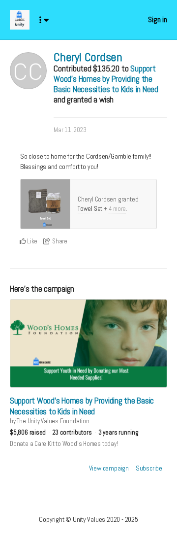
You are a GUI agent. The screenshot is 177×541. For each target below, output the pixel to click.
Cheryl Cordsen (88, 57)
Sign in (157, 19)
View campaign (109, 468)
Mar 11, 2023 (70, 130)
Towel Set (90, 208)
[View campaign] (88, 343)
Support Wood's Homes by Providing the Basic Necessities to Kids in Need (106, 79)
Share (59, 241)
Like (31, 241)
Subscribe (149, 468)
